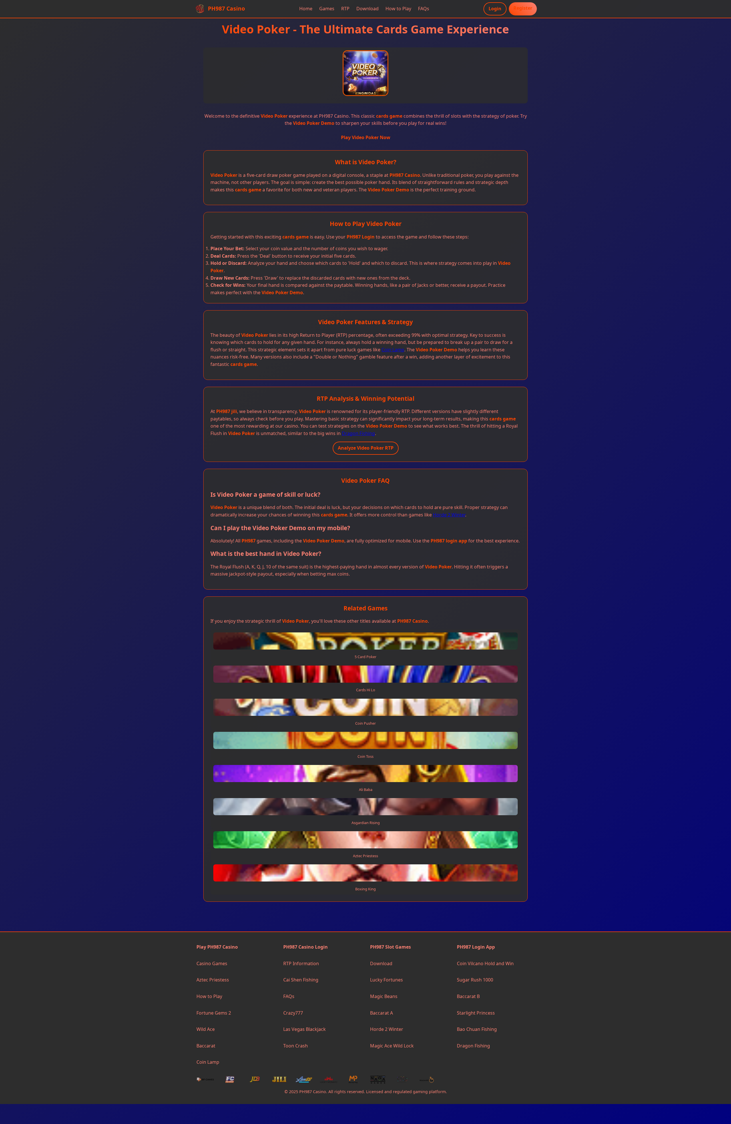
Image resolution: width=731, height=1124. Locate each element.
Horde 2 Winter (449, 515)
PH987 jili (226, 411)
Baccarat (205, 1046)
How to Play (398, 8)
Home (305, 8)
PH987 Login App (476, 947)
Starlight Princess (476, 1013)
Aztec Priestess (212, 980)
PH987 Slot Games (390, 947)
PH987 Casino (404, 175)
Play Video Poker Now (365, 137)
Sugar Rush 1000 (475, 980)
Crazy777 (293, 1013)
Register (522, 8)
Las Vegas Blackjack (304, 1029)
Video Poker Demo (313, 123)
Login (495, 8)
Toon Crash (295, 1046)
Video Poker (274, 116)
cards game (389, 116)
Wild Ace (205, 1029)
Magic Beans (383, 996)
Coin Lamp (392, 349)
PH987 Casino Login (305, 947)
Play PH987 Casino (217, 947)
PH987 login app (449, 541)
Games (326, 8)
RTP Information (301, 963)
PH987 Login (361, 237)
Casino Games (211, 963)
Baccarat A (381, 1013)
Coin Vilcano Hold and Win (485, 963)
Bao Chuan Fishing (477, 1029)
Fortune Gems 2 (213, 1013)
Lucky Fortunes (386, 980)
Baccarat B (468, 996)
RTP (345, 8)
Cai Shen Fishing (300, 980)
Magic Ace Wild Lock (392, 1046)
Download (367, 8)
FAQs (423, 8)
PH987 (249, 541)
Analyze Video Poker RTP (365, 448)
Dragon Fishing (358, 433)
